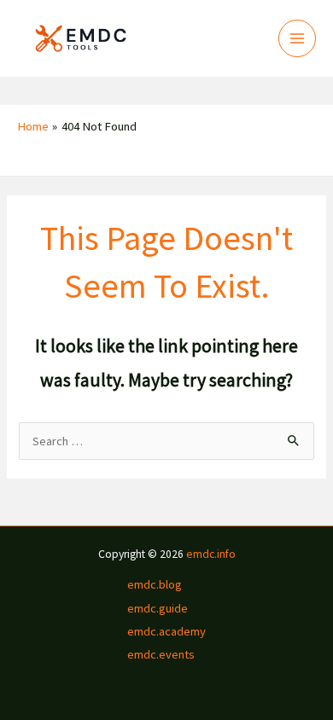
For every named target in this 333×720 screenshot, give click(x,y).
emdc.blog (154, 584)
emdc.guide (157, 608)
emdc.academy (166, 631)
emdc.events (161, 654)
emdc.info (211, 554)
